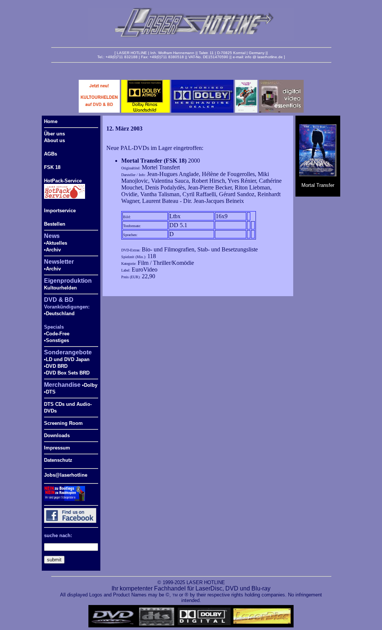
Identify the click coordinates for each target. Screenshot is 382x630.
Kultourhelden (60, 288)
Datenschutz (58, 460)
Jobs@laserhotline (65, 475)
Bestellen (54, 224)
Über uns (54, 134)
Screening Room (63, 423)
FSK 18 (52, 167)
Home (50, 121)
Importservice (60, 210)
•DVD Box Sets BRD (67, 373)
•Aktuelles (55, 243)
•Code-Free (56, 333)
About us (54, 140)
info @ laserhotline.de (264, 57)
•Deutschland (59, 313)
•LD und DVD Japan (67, 359)
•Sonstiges (56, 340)
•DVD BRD (56, 366)
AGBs (50, 154)
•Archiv (52, 250)
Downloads (57, 435)
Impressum (57, 448)
